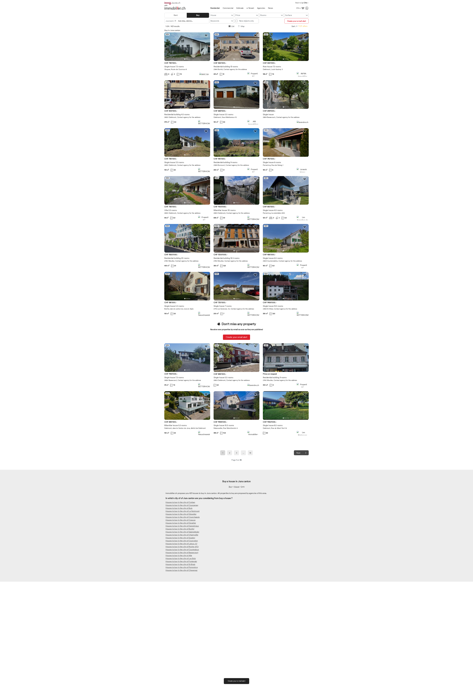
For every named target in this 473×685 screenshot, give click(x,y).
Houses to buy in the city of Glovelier (181, 514)
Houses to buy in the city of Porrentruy (182, 567)
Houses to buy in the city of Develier (181, 523)
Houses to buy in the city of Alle (179, 555)
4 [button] (188, 202)
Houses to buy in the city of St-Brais (180, 564)
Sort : (294, 26)
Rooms (263, 15)
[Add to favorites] (302, 8)
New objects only (246, 21)
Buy (230, 487)
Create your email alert (236, 337)
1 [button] (184, 59)
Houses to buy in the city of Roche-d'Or (182, 546)
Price (237, 15)
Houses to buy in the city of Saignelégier (182, 532)
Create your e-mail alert (296, 21)
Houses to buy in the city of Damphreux (182, 526)
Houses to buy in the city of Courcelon (182, 541)
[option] (187, 46)
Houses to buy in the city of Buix (179, 508)
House (213, 15)
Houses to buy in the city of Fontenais (181, 561)
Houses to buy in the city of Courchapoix (183, 517)
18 (250, 453)
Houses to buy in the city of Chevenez (181, 570)
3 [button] (187, 202)
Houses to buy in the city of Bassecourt (182, 552)
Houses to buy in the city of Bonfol (180, 529)
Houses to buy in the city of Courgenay (182, 505)
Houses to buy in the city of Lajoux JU (181, 544)
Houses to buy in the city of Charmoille (182, 535)
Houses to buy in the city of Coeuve (180, 520)
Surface (288, 15)
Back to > (302, 3)
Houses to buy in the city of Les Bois (181, 558)
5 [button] (189, 202)
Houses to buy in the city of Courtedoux (182, 549)
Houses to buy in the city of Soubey (180, 538)
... (243, 453)
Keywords (215, 21)
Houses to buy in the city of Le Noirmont (182, 511)
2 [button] (235, 202)
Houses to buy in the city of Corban (180, 502)
